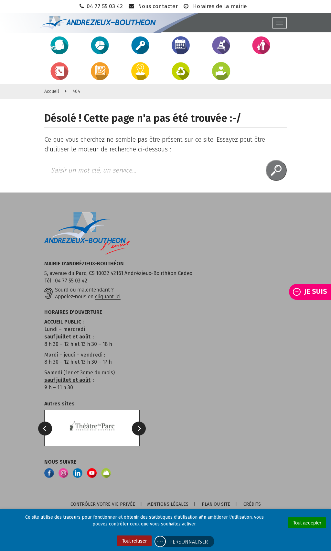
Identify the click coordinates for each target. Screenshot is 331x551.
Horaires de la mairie (219, 6)
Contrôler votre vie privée (102, 504)
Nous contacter (157, 6)
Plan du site (216, 504)
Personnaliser (188, 542)
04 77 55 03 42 (105, 6)
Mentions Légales (167, 504)
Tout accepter (307, 522)
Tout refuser (134, 541)
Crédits (252, 504)
